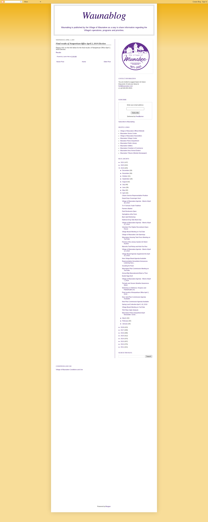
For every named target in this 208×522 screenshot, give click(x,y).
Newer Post (60, 62)
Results (59, 52)
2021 (122, 162)
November (126, 173)
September (126, 179)
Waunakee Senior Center (128, 133)
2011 (122, 347)
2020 (122, 165)
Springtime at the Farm (129, 214)
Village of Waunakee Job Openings (133, 234)
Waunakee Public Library (128, 143)
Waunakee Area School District (130, 150)
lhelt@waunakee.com (125, 86)
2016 (122, 333)
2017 (122, 330)
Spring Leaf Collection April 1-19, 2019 (134, 304)
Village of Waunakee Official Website (132, 131)
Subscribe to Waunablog (126, 122)
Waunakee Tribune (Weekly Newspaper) (133, 153)
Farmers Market (127, 208)
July (123, 184)
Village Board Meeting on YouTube (133, 232)
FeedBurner (140, 116)
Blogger (107, 506)
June (124, 187)
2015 (122, 336)
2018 (122, 327)
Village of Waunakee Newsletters (131, 136)
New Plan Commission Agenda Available (135, 301)
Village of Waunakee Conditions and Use (69, 369)
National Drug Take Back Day (131, 220)
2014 (122, 338)
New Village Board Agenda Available (134, 258)
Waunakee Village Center (128, 138)
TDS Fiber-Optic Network (130, 310)
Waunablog (104, 14)
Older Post (107, 62)
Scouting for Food (128, 266)
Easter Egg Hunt (127, 276)
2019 (122, 168)
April (124, 193)
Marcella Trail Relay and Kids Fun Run (134, 246)
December (126, 170)
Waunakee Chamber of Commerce (131, 148)
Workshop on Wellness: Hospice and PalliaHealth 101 (134, 288)
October (125, 176)
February (125, 321)
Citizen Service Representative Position (135, 195)
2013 (122, 341)
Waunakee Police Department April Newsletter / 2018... (133, 313)
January (125, 324)
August (124, 182)
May (123, 190)
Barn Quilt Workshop (129, 217)
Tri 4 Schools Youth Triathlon (131, 206)
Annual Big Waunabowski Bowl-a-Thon (135, 273)
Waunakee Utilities (126, 146)
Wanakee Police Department (129, 141)
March (124, 318)
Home (84, 62)
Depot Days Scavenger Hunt (131, 198)
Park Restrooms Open (129, 211)
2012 (122, 344)
